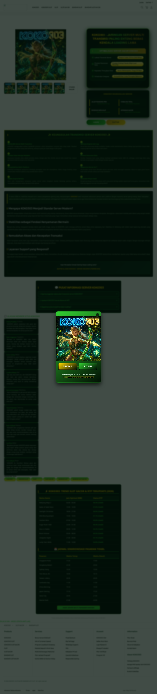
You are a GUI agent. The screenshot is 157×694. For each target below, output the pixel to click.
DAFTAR (67, 366)
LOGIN (88, 366)
